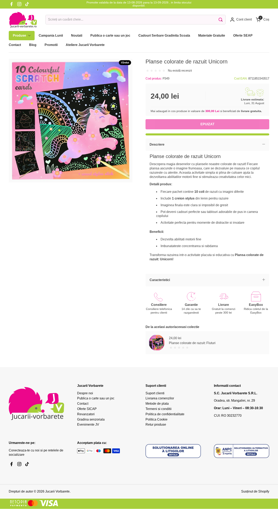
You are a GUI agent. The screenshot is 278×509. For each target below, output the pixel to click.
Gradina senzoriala (91, 419)
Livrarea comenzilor (160, 398)
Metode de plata (157, 403)
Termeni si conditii (159, 409)
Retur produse (156, 424)
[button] (262, 19)
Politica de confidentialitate (165, 414)
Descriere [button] (157, 144)
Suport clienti (155, 393)
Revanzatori (86, 414)
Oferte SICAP (87, 409)
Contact (82, 403)
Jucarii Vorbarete (57, 491)
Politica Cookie (156, 419)
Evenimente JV (88, 424)
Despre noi (85, 393)
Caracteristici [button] (160, 280)
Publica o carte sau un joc (95, 398)
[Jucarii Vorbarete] (23, 20)
